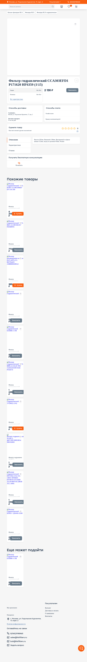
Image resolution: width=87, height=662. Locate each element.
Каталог (48, 608)
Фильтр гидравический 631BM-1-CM (14, 350)
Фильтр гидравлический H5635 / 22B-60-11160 (14, 533)
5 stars (74, 128)
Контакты (48, 616)
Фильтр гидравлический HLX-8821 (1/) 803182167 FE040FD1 (14, 244)
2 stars (66, 128)
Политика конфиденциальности (16, 624)
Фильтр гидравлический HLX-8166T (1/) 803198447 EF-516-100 (14, 207)
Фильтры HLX (29, 12)
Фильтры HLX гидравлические (47, 12)
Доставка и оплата (51, 611)
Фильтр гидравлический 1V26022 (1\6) (14, 423)
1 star (63, 128)
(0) (77, 131)
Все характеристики (16, 99)
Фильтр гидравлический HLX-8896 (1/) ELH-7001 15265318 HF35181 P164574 (15, 385)
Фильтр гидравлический (14, 315)
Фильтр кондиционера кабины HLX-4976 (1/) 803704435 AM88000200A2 (15, 279)
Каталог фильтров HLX (15, 12)
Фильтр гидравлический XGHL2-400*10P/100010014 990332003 (15, 458)
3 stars (68, 128)
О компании (49, 613)
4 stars (71, 128)
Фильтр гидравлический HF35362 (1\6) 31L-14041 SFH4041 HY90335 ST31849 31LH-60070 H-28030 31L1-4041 (15, 495)
